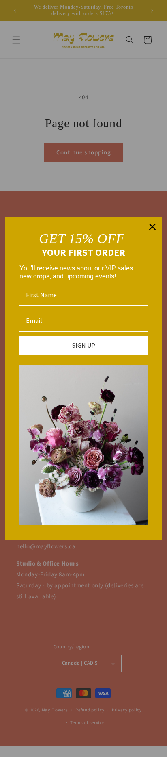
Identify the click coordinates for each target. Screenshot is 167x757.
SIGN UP (83, 345)
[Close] (152, 227)
